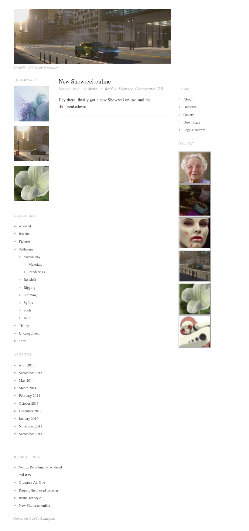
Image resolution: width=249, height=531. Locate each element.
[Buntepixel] (92, 34)
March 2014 (27, 387)
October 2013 (29, 403)
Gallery (188, 114)
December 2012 (30, 410)
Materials (35, 264)
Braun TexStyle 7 (31, 497)
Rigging (29, 287)
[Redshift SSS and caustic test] (31, 182)
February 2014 (29, 395)
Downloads (191, 122)
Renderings (37, 271)
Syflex (28, 302)
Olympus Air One (32, 482)
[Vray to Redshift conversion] (31, 143)
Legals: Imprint (194, 129)
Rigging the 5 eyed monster (38, 490)
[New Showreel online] (31, 103)
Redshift (110, 88)
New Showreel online (85, 81)
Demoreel (190, 106)
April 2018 (27, 365)
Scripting (30, 294)
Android (25, 225)
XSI (160, 88)
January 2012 (28, 418)
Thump (24, 325)
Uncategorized (145, 88)
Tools (28, 310)
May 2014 (26, 380)
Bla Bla (24, 233)
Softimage (126, 88)
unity (22, 340)
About (188, 99)
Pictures (24, 241)
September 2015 (30, 372)
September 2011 (30, 433)
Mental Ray (32, 256)
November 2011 (30, 426)
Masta (92, 88)
